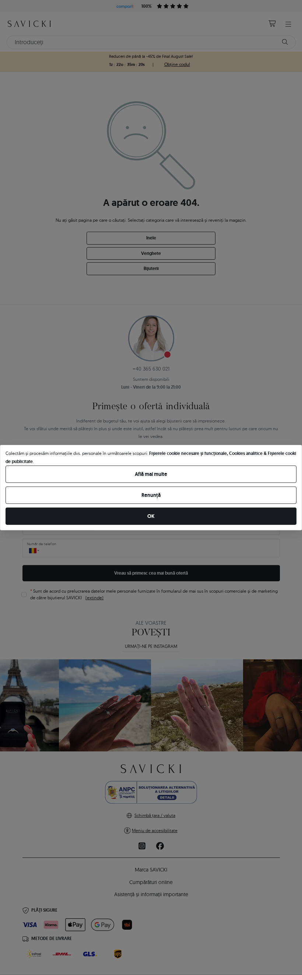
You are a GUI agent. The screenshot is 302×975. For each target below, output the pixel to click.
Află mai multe (151, 474)
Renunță (151, 495)
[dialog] (151, 487)
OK (151, 516)
